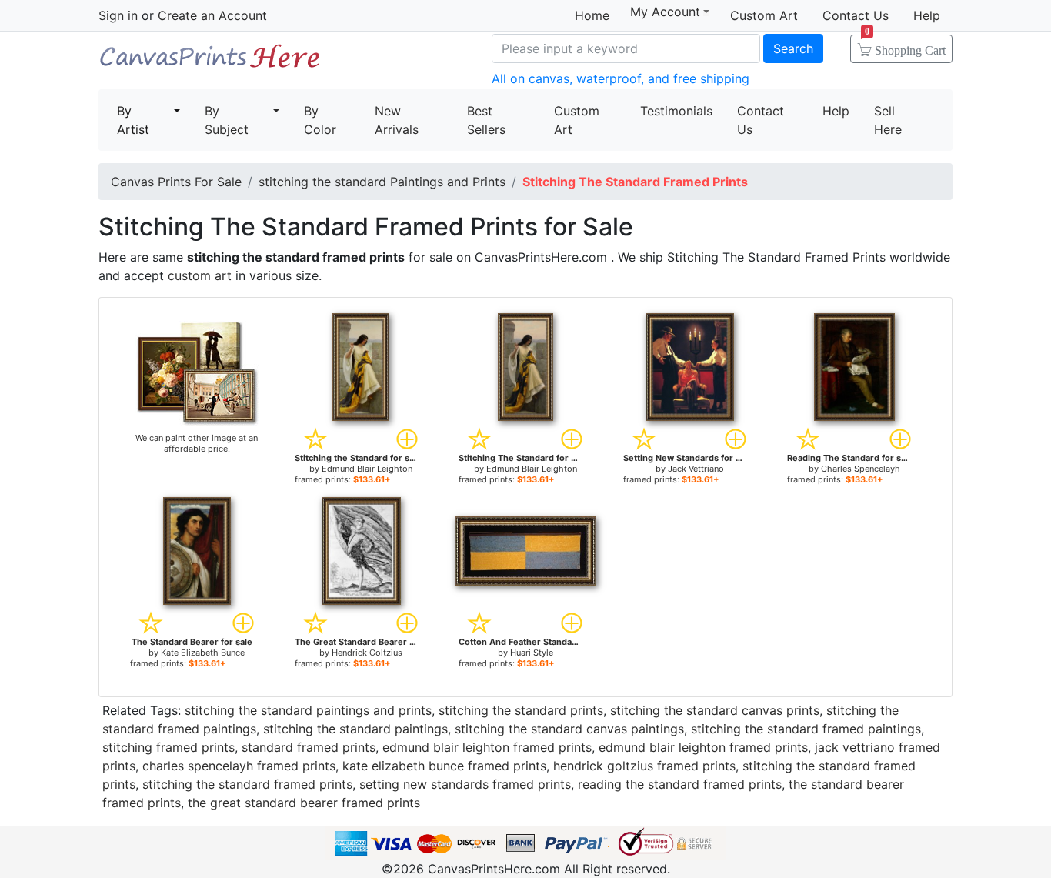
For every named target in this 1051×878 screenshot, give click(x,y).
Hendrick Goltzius (367, 652)
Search (793, 48)
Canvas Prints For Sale (210, 62)
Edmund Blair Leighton (367, 468)
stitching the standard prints (521, 710)
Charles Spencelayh (860, 468)
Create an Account (212, 15)
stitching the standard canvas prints (714, 710)
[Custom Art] (197, 372)
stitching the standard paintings (355, 728)
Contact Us (855, 15)
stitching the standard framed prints (247, 784)
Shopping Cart (905, 45)
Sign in (118, 15)
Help (926, 15)
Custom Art (764, 15)
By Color (320, 120)
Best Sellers (486, 120)
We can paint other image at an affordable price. (196, 443)
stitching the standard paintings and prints (308, 710)
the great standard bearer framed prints (304, 802)
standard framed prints (308, 747)
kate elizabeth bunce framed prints (444, 765)
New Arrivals (397, 120)
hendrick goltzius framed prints (644, 765)
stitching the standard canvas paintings (569, 728)
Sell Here (888, 120)
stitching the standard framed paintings (806, 728)
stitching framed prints (168, 747)
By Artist (133, 120)
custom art (200, 275)
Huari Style (531, 652)
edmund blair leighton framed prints (487, 747)
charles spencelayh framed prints (238, 765)
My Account (665, 12)
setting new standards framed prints (465, 784)
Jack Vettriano (696, 468)
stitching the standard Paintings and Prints (382, 181)
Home (592, 15)
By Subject (227, 120)
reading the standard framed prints (680, 784)
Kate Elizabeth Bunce (203, 652)
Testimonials (676, 111)
